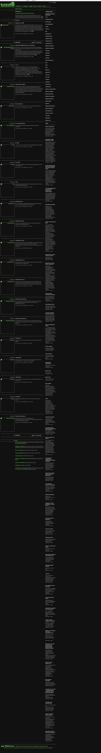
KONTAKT (39, 6)
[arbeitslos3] (7, 379)
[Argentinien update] (7, 86)
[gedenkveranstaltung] (7, 301)
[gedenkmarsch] (7, 203)
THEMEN (30, 6)
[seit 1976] (7, 164)
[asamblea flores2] (7, 242)
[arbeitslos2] (7, 359)
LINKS (35, 6)
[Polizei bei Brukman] (7, 418)
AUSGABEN (25, 6)
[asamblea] (7, 398)
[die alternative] (7, 105)
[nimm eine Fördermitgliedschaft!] (8, 746)
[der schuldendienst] (7, 125)
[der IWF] (7, 144)
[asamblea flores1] (7, 223)
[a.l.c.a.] (7, 66)
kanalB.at (27, 0)
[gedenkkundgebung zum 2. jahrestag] (7, 47)
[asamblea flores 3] (7, 262)
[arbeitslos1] (7, 340)
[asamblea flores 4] (7, 281)
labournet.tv (34, 0)
